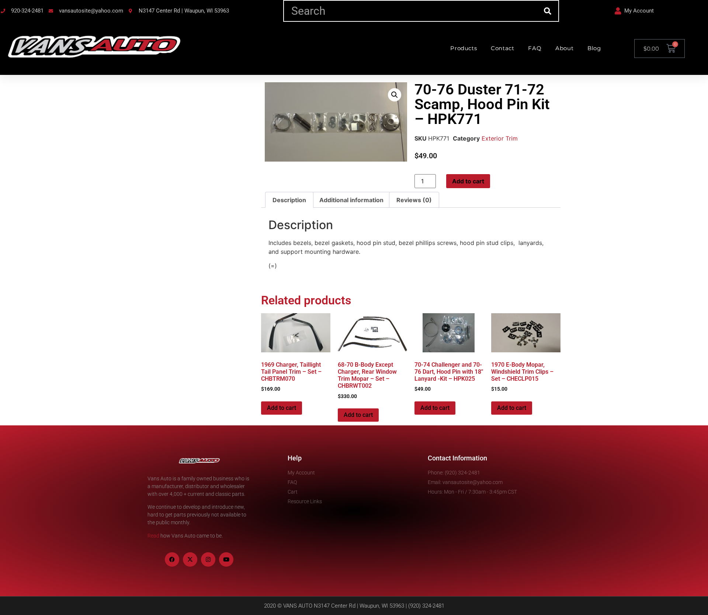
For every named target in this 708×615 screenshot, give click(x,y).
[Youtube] (226, 559)
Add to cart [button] (281, 407)
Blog (594, 48)
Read (153, 536)
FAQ (534, 48)
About (564, 48)
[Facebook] (172, 559)
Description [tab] (289, 200)
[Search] (547, 11)
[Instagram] (208, 559)
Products (463, 48)
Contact (502, 48)
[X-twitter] (190, 559)
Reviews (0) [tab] (414, 200)
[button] (394, 94)
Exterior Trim (500, 138)
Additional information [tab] (351, 200)
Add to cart (468, 181)
